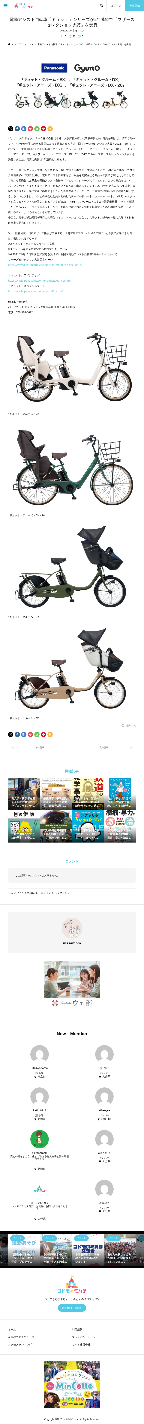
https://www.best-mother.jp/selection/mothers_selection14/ (45, 265)
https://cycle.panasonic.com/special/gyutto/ (35, 291)
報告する (130, 725)
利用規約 (77, 1329)
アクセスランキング (20, 1344)
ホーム (12, 1329)
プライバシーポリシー (85, 1337)
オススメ (79, 30)
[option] (24, 1250)
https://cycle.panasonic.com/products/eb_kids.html (40, 280)
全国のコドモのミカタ (21, 1337)
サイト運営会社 (81, 1344)
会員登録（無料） (72, 1308)
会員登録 (134, 5)
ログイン (116, 5)
